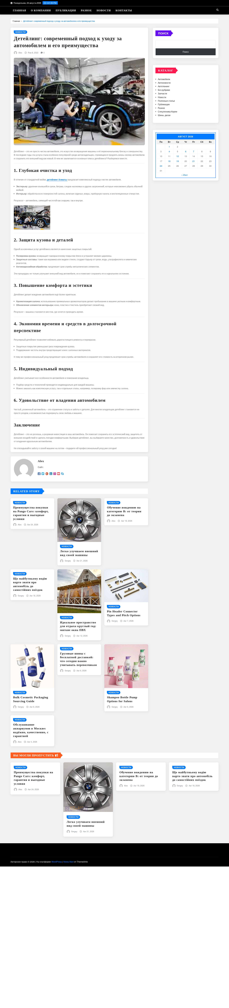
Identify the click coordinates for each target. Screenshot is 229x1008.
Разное (86, 10)
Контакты (124, 10)
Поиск (163, 33)
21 (193, 161)
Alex (20, 52)
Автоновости (164, 82)
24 (161, 165)
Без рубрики (164, 89)
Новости (104, 10)
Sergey (68, 560)
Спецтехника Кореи (167, 111)
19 (177, 161)
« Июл (184, 174)
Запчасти (162, 93)
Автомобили (164, 79)
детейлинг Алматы (57, 179)
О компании (41, 10)
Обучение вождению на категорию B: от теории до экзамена (124, 511)
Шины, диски (164, 115)
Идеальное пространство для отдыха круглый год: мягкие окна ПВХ (78, 626)
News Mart (68, 861)
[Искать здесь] (217, 9)
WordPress (56, 861)
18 (169, 161)
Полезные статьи (166, 100)
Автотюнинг (163, 86)
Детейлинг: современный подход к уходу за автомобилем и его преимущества (59, 21)
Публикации (66, 10)
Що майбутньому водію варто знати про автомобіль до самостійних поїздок (192, 776)
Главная (19, 10)
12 (177, 156)
